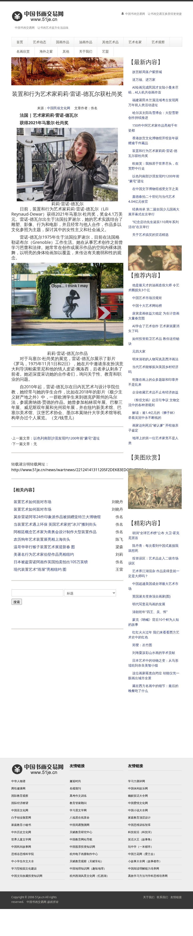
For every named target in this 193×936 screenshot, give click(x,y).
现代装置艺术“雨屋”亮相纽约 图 (40, 569)
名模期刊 (75, 788)
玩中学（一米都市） (140, 847)
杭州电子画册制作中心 (84, 854)
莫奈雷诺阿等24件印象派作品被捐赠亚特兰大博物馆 (57, 516)
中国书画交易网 (36, 902)
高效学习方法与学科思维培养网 (148, 876)
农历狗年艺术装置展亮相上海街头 (42, 539)
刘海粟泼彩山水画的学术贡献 (153, 652)
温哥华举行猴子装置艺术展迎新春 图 (44, 546)
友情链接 (176, 897)
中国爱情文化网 (138, 803)
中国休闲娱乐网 (138, 788)
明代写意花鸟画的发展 (148, 604)
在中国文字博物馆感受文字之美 (155, 188)
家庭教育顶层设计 (139, 817)
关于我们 (148, 897)
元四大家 (138, 351)
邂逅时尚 (75, 781)
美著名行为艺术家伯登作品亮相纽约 (44, 554)
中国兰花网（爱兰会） (142, 854)
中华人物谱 (18, 781)
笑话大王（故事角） (140, 839)
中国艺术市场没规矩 (147, 297)
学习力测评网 (136, 781)
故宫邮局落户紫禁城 (147, 72)
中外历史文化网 (21, 832)
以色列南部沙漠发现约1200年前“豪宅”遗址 (66, 438)
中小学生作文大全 (22, 861)
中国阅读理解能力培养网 (143, 868)
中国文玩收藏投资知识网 (26, 876)
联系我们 (162, 897)
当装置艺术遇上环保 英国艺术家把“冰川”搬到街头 (55, 524)
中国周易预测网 (79, 825)
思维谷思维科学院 (22, 854)
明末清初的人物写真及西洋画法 (155, 359)
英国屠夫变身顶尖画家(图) (151, 596)
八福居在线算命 (79, 817)
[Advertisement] (66, 614)
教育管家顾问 (78, 803)
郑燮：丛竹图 (142, 645)
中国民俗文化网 (58, 108)
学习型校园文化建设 (24, 868)
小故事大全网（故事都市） (145, 861)
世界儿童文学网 (21, 839)
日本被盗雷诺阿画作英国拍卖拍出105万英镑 (51, 561)
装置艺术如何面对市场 (32, 501)
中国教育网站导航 (81, 839)
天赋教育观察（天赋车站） (87, 861)
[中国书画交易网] (38, 16)
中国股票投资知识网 (82, 847)
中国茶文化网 (19, 810)
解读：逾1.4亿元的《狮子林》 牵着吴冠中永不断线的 (152, 415)
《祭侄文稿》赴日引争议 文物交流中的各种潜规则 (153, 402)
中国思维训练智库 (139, 825)
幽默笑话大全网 (138, 796)
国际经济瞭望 (19, 803)
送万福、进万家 (143, 79)
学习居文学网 (78, 810)
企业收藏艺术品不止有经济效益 (155, 392)
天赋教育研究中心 (81, 832)
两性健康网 (18, 788)
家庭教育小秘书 (21, 825)
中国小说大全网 (138, 810)
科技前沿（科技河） (140, 832)
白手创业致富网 (21, 817)
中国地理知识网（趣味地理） (88, 868)
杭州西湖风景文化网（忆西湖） (89, 876)
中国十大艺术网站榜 (147, 305)
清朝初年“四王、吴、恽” (150, 612)
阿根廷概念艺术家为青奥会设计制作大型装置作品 (55, 531)
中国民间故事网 (21, 847)
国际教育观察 (19, 796)
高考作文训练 (78, 796)
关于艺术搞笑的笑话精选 (150, 234)
